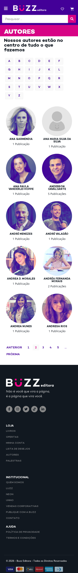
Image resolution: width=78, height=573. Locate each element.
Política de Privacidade (23, 532)
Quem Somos (15, 482)
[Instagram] (17, 409)
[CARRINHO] (72, 9)
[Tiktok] (34, 409)
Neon (9, 494)
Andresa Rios (57, 326)
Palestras (13, 461)
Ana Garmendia (21, 139)
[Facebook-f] (9, 409)
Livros (11, 431)
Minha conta (15, 443)
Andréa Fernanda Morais (57, 280)
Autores (12, 455)
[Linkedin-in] (43, 409)
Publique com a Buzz (21, 512)
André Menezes (21, 234)
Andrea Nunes (21, 326)
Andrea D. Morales (21, 279)
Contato (13, 518)
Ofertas (12, 437)
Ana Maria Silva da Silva (57, 140)
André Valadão (57, 234)
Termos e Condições (21, 538)
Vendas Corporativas (22, 506)
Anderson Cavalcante (57, 188)
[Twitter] (26, 409)
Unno (10, 500)
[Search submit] (72, 19)
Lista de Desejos (18, 449)
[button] (6, 8)
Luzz (9, 488)
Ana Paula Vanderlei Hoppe (21, 188)
